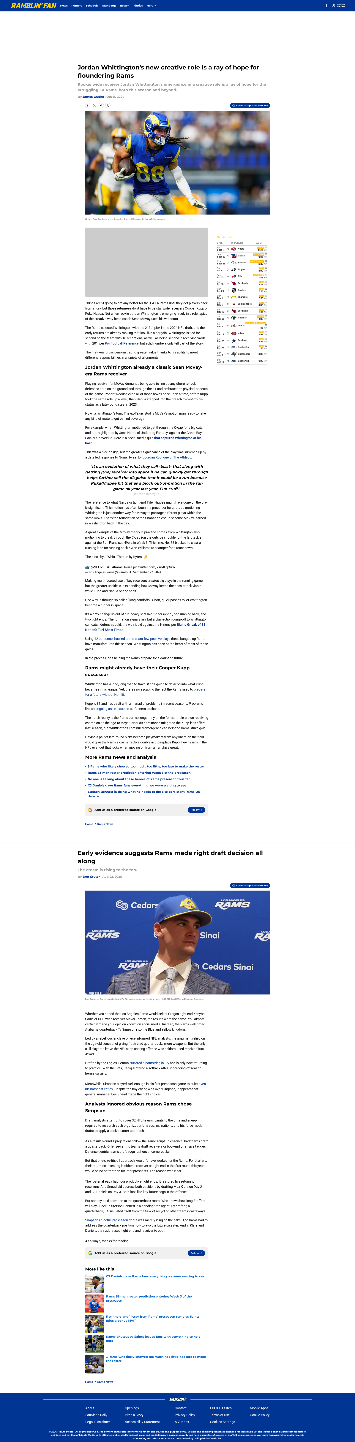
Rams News (105, 824)
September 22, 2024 (147, 572)
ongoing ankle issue (110, 709)
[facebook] (326, 5)
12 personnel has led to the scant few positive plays (132, 639)
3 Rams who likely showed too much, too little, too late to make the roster (146, 766)
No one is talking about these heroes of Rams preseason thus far (139, 779)
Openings (132, 1408)
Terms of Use (220, 1415)
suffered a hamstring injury (149, 1063)
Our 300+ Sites (221, 1408)
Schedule (92, 5)
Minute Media (65, 1431)
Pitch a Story (134, 1415)
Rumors (76, 5)
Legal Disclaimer (97, 1422)
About (89, 1408)
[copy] (108, 105)
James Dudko (93, 97)
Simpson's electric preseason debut (111, 1220)
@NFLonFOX (100, 567)
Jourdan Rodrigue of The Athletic (167, 457)
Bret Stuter (91, 876)
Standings (109, 5)
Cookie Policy (260, 1415)
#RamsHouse (122, 567)
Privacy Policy (185, 1415)
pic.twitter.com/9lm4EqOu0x (154, 567)
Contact (181, 1408)
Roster (124, 5)
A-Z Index (182, 1422)
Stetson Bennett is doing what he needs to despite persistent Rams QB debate (144, 794)
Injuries (137, 5)
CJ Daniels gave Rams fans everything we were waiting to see (137, 785)
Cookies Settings (222, 1422)
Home (89, 824)
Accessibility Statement (142, 1422)
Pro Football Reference (122, 343)
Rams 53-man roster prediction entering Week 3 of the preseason (139, 773)
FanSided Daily (96, 1415)
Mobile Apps (259, 1408)
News (64, 5)
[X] (333, 5)
